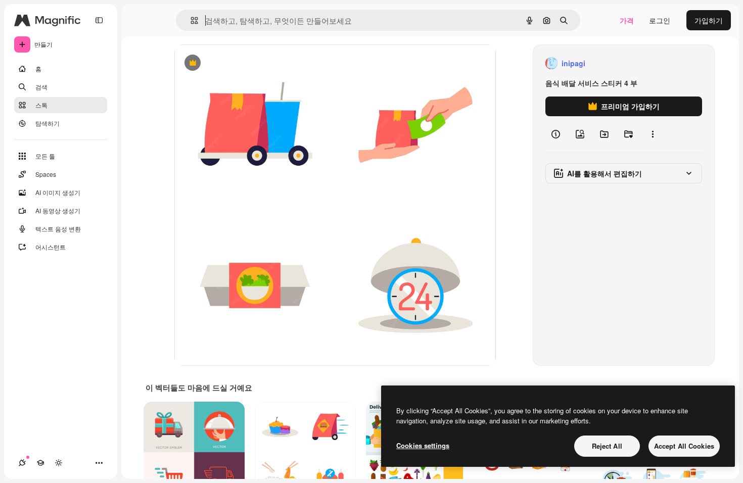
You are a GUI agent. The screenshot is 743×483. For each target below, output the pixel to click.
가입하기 (708, 20)
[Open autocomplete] (190, 20)
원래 (232, 63)
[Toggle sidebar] (99, 20)
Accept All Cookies (684, 446)
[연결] (22, 463)
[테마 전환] (59, 463)
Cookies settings (422, 445)
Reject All (607, 446)
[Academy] (40, 463)
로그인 (659, 20)
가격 (627, 20)
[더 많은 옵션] (652, 134)
